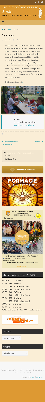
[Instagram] (42, 2)
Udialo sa (8, 29)
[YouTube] (35, 2)
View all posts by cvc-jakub (24, 125)
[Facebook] (38, 2)
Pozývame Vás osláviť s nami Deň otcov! (10, 142)
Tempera (32, 377)
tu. (23, 82)
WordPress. (39, 377)
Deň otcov (37, 141)
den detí (6, 134)
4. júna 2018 (7, 40)
